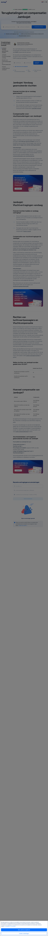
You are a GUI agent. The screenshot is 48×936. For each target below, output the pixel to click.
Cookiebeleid (7, 926)
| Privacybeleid (13, 926)
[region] (24, 928)
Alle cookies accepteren (24, 929)
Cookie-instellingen (24, 933)
